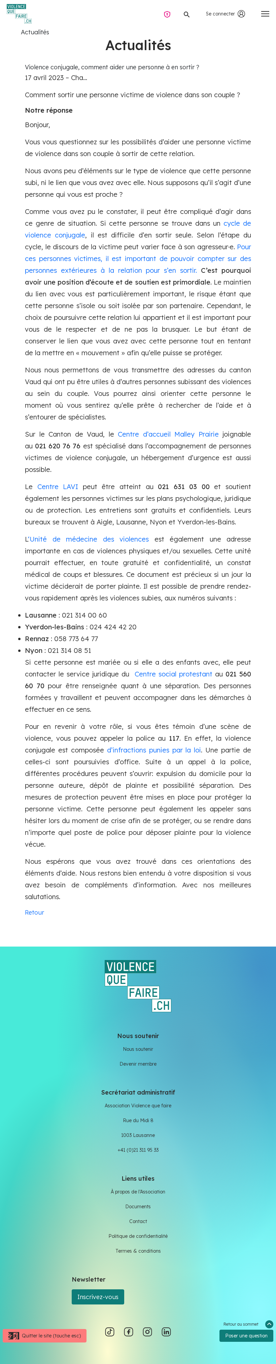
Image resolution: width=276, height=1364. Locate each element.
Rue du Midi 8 (138, 1120)
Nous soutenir (138, 1049)
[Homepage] (19, 14)
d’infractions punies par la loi (154, 750)
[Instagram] (147, 1331)
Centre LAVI (57, 486)
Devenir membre (138, 1064)
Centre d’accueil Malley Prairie (168, 434)
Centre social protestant (173, 674)
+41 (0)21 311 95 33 (138, 1150)
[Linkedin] (166, 1331)
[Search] (187, 14)
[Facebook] (128, 1331)
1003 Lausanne (138, 1135)
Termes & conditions (138, 1251)
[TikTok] (109, 1331)
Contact (138, 1221)
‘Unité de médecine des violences (91, 539)
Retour (34, 912)
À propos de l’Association (138, 1192)
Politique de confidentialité (138, 1236)
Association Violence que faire (138, 1106)
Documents (138, 1207)
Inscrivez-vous (97, 1297)
